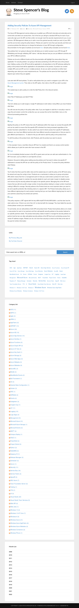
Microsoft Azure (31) (16, 421)
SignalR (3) (13, 477)
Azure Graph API (65, 268)
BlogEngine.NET (50, 605)
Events (35, 274)
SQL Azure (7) (14, 480)
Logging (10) (14, 411)
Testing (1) (13, 487)
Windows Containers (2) (17, 530)
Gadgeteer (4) (14, 401)
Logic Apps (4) (14, 415)
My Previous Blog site (15, 238)
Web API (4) (14, 503)
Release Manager (21, 281)
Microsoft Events (33, 277)
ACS (11, 268)
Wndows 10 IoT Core (39, 291)
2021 (10, 591)
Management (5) (15, 418)
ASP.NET (25, 268)
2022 (10, 594)
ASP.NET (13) (14, 326)
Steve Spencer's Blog (31, 10)
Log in (73, 2)
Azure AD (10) (14, 332)
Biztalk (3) (13, 372)
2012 (10, 562)
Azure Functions (56, 268)
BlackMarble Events (14, 274)
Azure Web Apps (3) (16, 359)
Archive (13, 2)
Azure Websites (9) (16, 365)
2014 (10, 568)
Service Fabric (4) (15, 474)
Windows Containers (28, 291)
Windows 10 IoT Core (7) (18, 513)
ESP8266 (30, 274)
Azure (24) (13, 329)
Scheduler (29, 281)
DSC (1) (12, 392)
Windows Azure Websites (16, 291)
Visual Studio (32, 284)
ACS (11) (13, 309)
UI (26, 284)
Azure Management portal (16, 83)
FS (67, 605)
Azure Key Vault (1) (16, 352)
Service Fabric (50, 281)
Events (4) (13, 398)
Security (30, 29)
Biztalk (61, 271)
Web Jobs (60, 284)
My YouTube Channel (15, 241)
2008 (10, 552)
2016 (10, 575)
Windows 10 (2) (15, 510)
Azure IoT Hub (13, 271)
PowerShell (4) (14, 441)
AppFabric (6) (14, 322)
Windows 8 (30, 287)
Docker (24, 274)
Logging (57, 274)
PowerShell (45, 277)
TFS (24, 284)
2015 (10, 571)
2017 (10, 578)
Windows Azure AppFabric (54, 287)
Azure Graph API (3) (16, 346)
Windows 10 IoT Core (22, 287)
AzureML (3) (14, 369)
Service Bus (42, 281)
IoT (52, 274)
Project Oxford (52, 277)
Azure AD (36, 268)
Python (59, 277)
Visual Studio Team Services (44, 284)
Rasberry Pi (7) (15, 454)
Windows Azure (40, 287)
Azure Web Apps (30, 271)
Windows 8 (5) (14, 517)
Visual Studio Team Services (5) (20, 500)
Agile (14, 268)
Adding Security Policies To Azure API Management (29, 26)
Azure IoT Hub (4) (15, 349)
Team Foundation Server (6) (19, 484)
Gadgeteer (40, 274)
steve (23, 29)
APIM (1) (13, 319)
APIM (48, 29)
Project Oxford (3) (15, 444)
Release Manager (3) (16, 457)
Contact (20, 2)
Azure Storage (21, 271)
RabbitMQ (64, 277)
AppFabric (19, 268)
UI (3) (12, 493)
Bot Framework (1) (16, 378)
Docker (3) (13, 388)
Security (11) (14, 467)
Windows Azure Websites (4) (19, 526)
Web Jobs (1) (14, 507)
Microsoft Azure (37, 29)
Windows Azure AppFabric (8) (19, 523)
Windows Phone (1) (16, 533)
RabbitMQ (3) (14, 451)
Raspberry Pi (13, 281)
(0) (70, 29)
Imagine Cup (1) (15, 405)
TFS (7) (12, 490)
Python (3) (13, 447)
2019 (10, 584)
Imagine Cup (47, 274)
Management (13, 277)
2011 (10, 558)
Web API (54, 284)
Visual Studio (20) (15, 497)
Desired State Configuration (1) (19, 385)
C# (21, 274)
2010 (10, 555)
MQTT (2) (13, 431)
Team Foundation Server (15, 284)
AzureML (56, 271)
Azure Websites (48, 271)
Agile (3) (13, 316)
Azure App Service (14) (17, 336)
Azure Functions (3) (16, 342)
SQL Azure (62, 281)
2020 (10, 588)
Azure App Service (46, 268)
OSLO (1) (13, 438)
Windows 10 (12, 287)
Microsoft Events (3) (16, 428)
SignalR (57, 281)
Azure (44, 29)
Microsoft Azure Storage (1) (18, 424)
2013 (10, 565)
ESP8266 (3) (14, 395)
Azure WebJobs (39, 271)
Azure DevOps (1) (15, 339)
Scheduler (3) (14, 461)
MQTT (39, 277)
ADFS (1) (13, 313)
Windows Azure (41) (16, 520)
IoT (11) (12, 408)
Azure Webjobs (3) (16, 362)
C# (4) (12, 382)
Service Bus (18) (15, 470)
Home (7, 2)
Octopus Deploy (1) (16, 434)
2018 (10, 581)
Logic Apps (63, 274)
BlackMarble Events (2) (17, 375)
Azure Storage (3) (15, 355)
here (41, 48)
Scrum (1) (13, 464)
